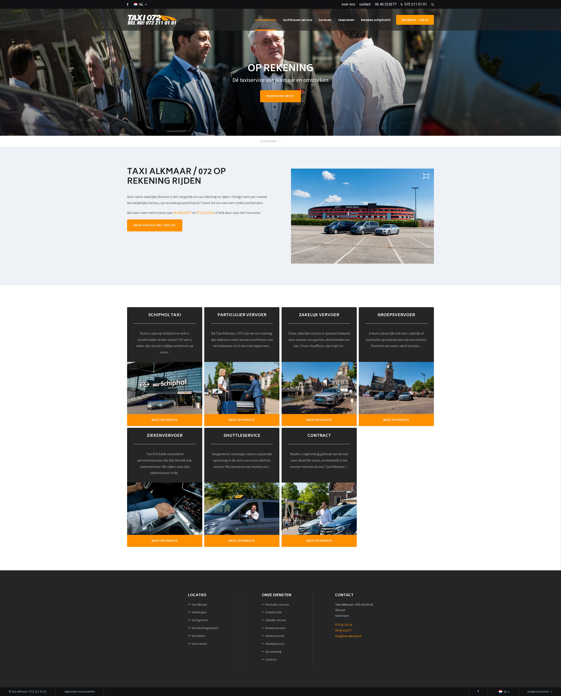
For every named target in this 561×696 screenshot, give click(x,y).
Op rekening (292, 141)
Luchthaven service (297, 20)
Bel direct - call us (415, 20)
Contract (271, 659)
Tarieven (325, 20)
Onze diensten (266, 20)
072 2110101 (205, 212)
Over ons (348, 4)
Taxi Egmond (199, 620)
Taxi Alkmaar (199, 604)
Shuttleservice (274, 644)
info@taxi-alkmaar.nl (348, 636)
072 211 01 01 (415, 4)
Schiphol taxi (273, 612)
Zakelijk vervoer (275, 620)
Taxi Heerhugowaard (204, 628)
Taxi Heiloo (198, 636)
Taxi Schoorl (199, 644)
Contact (365, 4)
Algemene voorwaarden (79, 691)
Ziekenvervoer (275, 636)
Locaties (197, 595)
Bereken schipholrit (376, 20)
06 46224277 (182, 212)
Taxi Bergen (198, 612)
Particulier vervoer (277, 604)
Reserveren (346, 20)
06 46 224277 (385, 4)
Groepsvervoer (275, 628)
